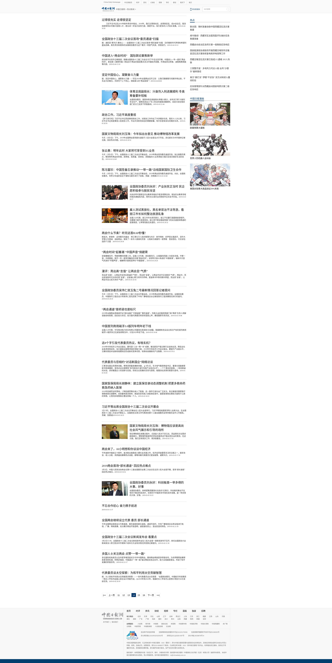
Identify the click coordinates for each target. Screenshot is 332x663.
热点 (192, 20)
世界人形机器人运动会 (200, 158)
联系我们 (115, 622)
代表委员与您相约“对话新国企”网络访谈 (127, 362)
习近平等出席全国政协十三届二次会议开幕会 (130, 406)
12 (123, 595)
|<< (104, 595)
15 (139, 595)
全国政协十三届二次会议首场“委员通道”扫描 (130, 39)
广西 (147, 619)
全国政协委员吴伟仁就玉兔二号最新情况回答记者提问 (136, 290)
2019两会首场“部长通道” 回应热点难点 (126, 465)
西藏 (185, 619)
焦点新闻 (130, 9)
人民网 (140, 624)
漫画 (185, 611)
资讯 (144, 3)
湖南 (134, 619)
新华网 (148, 624)
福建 (204, 616)
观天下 (182, 3)
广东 (140, 619)
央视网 (173, 624)
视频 (160, 3)
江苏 (191, 616)
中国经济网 (194, 624)
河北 (151, 616)
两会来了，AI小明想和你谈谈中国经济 (126, 449)
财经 (157, 611)
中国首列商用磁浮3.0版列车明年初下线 (126, 326)
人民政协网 (159, 626)
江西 (210, 616)
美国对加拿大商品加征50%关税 (204, 189)
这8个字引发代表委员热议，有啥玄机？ (127, 342)
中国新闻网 (148, 626)
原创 (174, 3)
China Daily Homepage (112, 2)
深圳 (204, 619)
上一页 (112, 595)
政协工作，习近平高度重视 (119, 114)
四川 (166, 619)
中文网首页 (128, 3)
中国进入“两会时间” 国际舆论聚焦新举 (127, 55)
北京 (139, 616)
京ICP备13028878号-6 (196, 636)
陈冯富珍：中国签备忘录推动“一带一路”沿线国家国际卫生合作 (141, 169)
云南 (179, 619)
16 (144, 595)
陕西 (191, 619)
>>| (158, 595)
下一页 (151, 595)
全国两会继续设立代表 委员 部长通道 (125, 520)
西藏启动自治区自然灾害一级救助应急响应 (209, 45)
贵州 (172, 619)
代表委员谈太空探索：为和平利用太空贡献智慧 (132, 572)
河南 (223, 616)
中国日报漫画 (197, 98)
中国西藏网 (216, 624)
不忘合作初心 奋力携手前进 (119, 505)
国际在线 (164, 624)
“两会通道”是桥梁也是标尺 (119, 309)
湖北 (128, 619)
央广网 (225, 624)
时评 (137, 3)
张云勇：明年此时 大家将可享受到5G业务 (128, 150)
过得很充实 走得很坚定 (116, 19)
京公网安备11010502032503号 (152, 636)
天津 (145, 616)
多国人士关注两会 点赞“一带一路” (123, 553)
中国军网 (137, 626)
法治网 (168, 626)
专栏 (167, 3)
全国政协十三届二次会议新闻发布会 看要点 (129, 537)
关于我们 (106, 622)
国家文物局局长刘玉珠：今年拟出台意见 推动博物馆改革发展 (141, 133)
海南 (153, 619)
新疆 (198, 619)
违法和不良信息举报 (148, 632)
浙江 (197, 616)
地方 (190, 3)
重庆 (159, 619)
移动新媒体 (196, 9)
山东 (217, 616)
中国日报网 (120, 9)
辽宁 (164, 616)
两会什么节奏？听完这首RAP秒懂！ (124, 233)
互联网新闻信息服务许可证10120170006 (173, 632)
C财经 (152, 3)
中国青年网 (182, 624)
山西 (158, 616)
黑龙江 (178, 616)
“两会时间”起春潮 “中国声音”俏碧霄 (125, 252)
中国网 (155, 624)
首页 (129, 611)
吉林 (170, 616)
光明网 (129, 626)
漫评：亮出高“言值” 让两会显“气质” (125, 271)
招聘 (203, 611)
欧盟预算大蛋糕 (197, 128)
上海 (185, 616)
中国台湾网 (205, 624)
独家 (194, 611)
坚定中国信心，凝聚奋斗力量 (120, 74)
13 (128, 595)
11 (118, 595)
